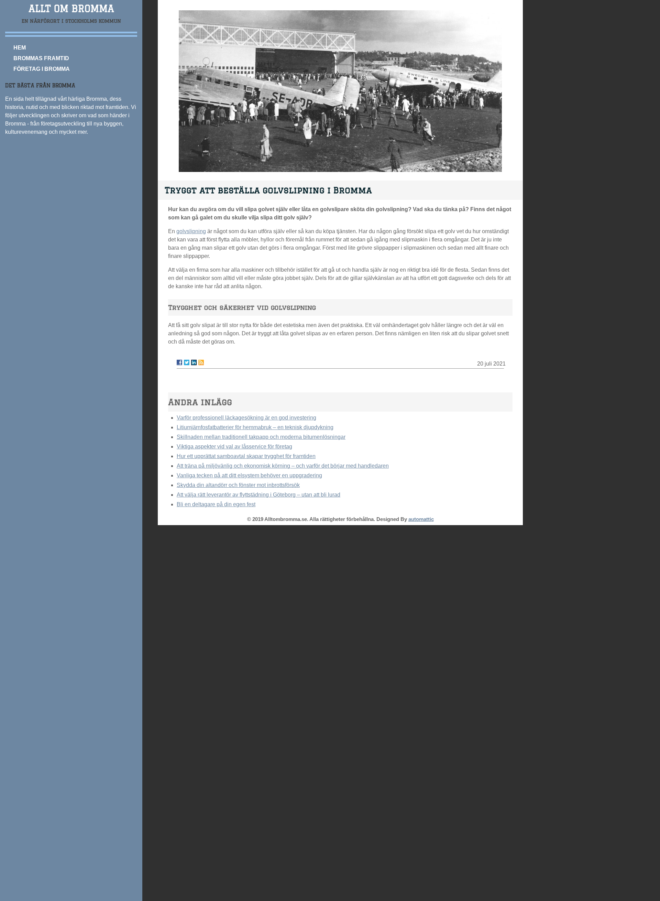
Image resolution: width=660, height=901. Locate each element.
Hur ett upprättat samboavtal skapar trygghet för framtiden (246, 456)
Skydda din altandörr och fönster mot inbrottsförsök (238, 485)
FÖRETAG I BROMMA (41, 69)
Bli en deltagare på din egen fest (216, 504)
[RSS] (201, 362)
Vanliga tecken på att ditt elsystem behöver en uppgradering (249, 475)
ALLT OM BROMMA (71, 8)
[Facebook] (179, 362)
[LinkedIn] (194, 362)
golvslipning (191, 231)
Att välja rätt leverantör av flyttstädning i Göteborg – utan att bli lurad (258, 495)
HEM (19, 48)
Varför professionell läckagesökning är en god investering (246, 418)
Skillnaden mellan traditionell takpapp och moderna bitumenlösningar (261, 437)
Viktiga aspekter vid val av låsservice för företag (234, 446)
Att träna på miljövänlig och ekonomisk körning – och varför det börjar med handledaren (283, 466)
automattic (421, 519)
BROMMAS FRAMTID (41, 58)
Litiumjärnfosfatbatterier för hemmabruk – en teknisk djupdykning (255, 427)
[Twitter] (186, 362)
